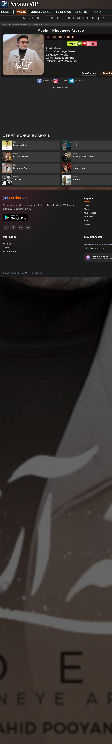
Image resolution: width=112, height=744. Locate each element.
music (21, 11)
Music (86, 209)
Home (5, 11)
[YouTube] (20, 227)
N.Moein (47, 80)
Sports (87, 224)
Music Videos (90, 213)
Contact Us (8, 247)
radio (96, 11)
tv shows (63, 11)
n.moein (63, 80)
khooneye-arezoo (39, 25)
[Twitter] (28, 227)
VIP (18, 198)
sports (81, 11)
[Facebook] (13, 227)
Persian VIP (7, 25)
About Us (7, 244)
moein (26, 25)
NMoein (79, 80)
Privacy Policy (9, 251)
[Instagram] (6, 227)
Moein (58, 48)
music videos (40, 11)
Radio (86, 220)
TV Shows (88, 216)
